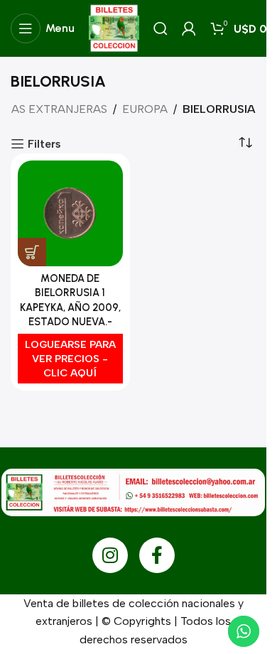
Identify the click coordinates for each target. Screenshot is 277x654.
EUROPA (145, 109)
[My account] (189, 28)
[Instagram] (110, 555)
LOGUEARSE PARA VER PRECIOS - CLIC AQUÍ (70, 358)
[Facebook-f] (157, 555)
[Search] (160, 28)
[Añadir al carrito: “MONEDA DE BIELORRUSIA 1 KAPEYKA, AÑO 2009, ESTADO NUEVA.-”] (32, 252)
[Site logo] (114, 27)
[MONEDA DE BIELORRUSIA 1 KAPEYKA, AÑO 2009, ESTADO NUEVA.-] (70, 213)
